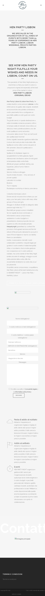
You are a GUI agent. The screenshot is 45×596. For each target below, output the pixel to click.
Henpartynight (11, 226)
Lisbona (30, 104)
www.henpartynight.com (18, 590)
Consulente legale (31, 389)
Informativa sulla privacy (23, 392)
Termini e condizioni (10, 579)
